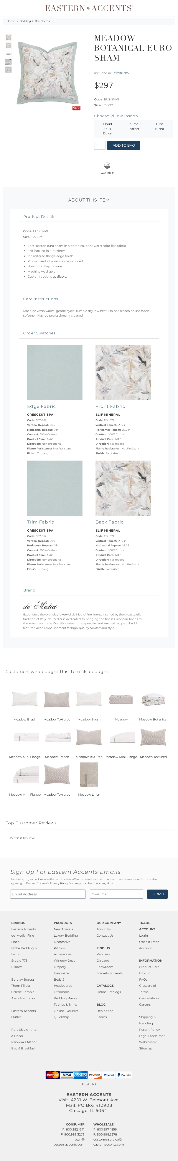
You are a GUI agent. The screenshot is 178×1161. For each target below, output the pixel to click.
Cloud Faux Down (107, 128)
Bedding (25, 21)
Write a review (22, 838)
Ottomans (61, 992)
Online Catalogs (109, 992)
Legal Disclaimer (152, 1036)
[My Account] (168, 8)
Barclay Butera (22, 979)
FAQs (143, 979)
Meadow (121, 72)
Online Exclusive (66, 1011)
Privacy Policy (59, 883)
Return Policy (149, 1030)
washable (107, 173)
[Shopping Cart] (171, 8)
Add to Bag (124, 145)
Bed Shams (42, 21)
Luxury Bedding (66, 935)
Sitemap (145, 1048)
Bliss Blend (159, 126)
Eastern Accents (23, 929)
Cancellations (149, 998)
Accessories (63, 954)
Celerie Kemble (22, 992)
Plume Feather (133, 126)
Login (143, 935)
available (59, 276)
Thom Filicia (20, 986)
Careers (145, 1005)
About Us (104, 929)
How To (144, 973)
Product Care (149, 967)
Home (11, 21)
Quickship (61, 1017)
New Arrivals (63, 929)
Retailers (103, 954)
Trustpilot (89, 1084)
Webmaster (148, 1042)
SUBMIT (157, 894)
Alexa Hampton (23, 998)
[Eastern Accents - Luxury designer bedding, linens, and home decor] (89, 8)
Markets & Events (110, 973)
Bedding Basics (65, 998)
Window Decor (65, 961)
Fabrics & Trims (65, 1005)
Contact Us (105, 935)
